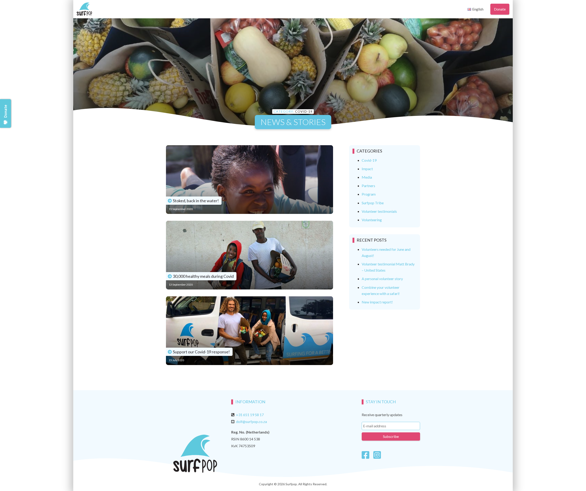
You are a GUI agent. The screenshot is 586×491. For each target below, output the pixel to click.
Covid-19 (369, 160)
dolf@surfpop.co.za (251, 421)
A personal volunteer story (382, 278)
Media (367, 177)
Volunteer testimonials (379, 211)
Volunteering (372, 220)
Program (369, 194)
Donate (500, 9)
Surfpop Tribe (373, 203)
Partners (368, 185)
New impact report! (377, 302)
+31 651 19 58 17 (250, 414)
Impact (367, 168)
